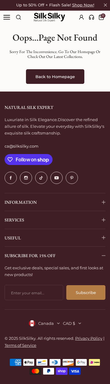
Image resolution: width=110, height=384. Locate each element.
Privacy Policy (88, 338)
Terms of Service (20, 345)
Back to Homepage (55, 76)
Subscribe (86, 292)
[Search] (18, 17)
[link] (91, 17)
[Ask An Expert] (91, 17)
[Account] (82, 17)
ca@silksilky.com (21, 146)
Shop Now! (83, 5)
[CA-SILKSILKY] (49, 17)
